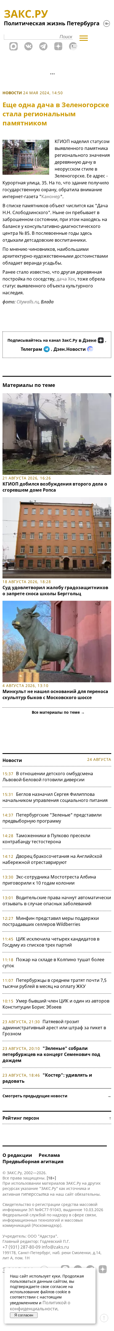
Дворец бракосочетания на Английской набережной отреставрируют (52, 859)
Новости (12, 92)
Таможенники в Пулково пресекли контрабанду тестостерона (46, 838)
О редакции (17, 1155)
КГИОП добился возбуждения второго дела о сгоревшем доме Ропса (54, 487)
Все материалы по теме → (58, 712)
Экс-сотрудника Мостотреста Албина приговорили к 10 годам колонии (49, 880)
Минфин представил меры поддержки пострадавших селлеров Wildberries (50, 921)
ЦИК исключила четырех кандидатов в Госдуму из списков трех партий (50, 942)
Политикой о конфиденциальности (40, 1306)
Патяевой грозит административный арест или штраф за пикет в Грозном (54, 1028)
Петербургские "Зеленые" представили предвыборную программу (52, 818)
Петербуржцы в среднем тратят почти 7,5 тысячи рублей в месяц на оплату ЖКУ (54, 983)
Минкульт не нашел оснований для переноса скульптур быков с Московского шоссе (55, 694)
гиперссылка (35, 1194)
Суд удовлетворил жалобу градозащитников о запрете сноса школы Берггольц (55, 590)
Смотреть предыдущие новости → (56, 1095)
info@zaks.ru (55, 1247)
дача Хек (66, 279)
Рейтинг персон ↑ (56, 1118)
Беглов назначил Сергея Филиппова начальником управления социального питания (55, 797)
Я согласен (23, 1315)
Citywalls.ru (28, 302)
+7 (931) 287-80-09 (21, 1247)
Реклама (49, 1155)
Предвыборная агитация (32, 1161)
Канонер (50, 196)
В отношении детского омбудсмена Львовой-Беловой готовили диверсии (47, 776)
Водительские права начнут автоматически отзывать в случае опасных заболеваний (56, 900)
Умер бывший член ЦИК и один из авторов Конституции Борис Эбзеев (55, 1004)
